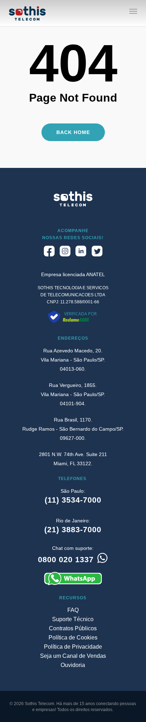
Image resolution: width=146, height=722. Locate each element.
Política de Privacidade (73, 647)
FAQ (73, 610)
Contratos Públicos (73, 628)
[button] (133, 10)
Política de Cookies (73, 638)
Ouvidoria (73, 665)
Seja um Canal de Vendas (73, 656)
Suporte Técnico (73, 619)
